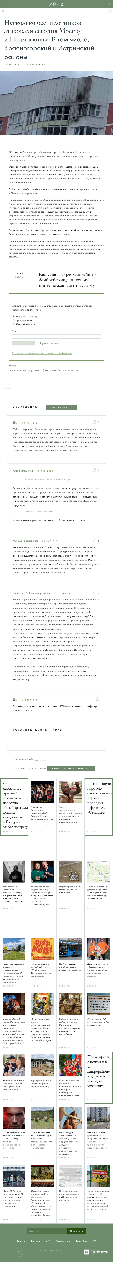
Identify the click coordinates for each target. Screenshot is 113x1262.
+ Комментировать (61, 408)
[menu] (72, 768)
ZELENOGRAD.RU (35, 65)
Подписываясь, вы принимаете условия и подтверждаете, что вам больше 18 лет (42, 353)
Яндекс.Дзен (81, 1241)
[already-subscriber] (49, 343)
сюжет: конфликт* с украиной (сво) (29, 370)
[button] (23, 343)
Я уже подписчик (49, 343)
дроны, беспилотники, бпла (65, 370)
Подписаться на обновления (31, 769)
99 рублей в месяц (26, 316)
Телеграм (21, 1241)
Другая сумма (24, 320)
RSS (94, 1241)
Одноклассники (63, 1241)
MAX (48, 1241)
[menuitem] (21, 1241)
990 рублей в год (25, 324)
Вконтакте (35, 1241)
